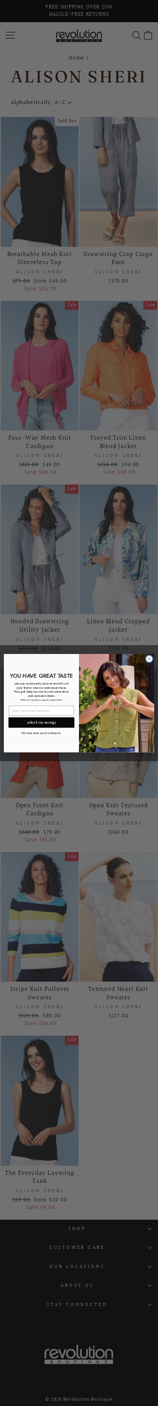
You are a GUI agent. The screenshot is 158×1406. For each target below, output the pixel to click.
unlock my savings (41, 722)
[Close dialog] (149, 658)
